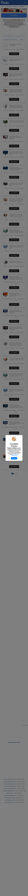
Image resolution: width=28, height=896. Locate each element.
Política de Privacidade (15, 455)
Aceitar (14, 458)
